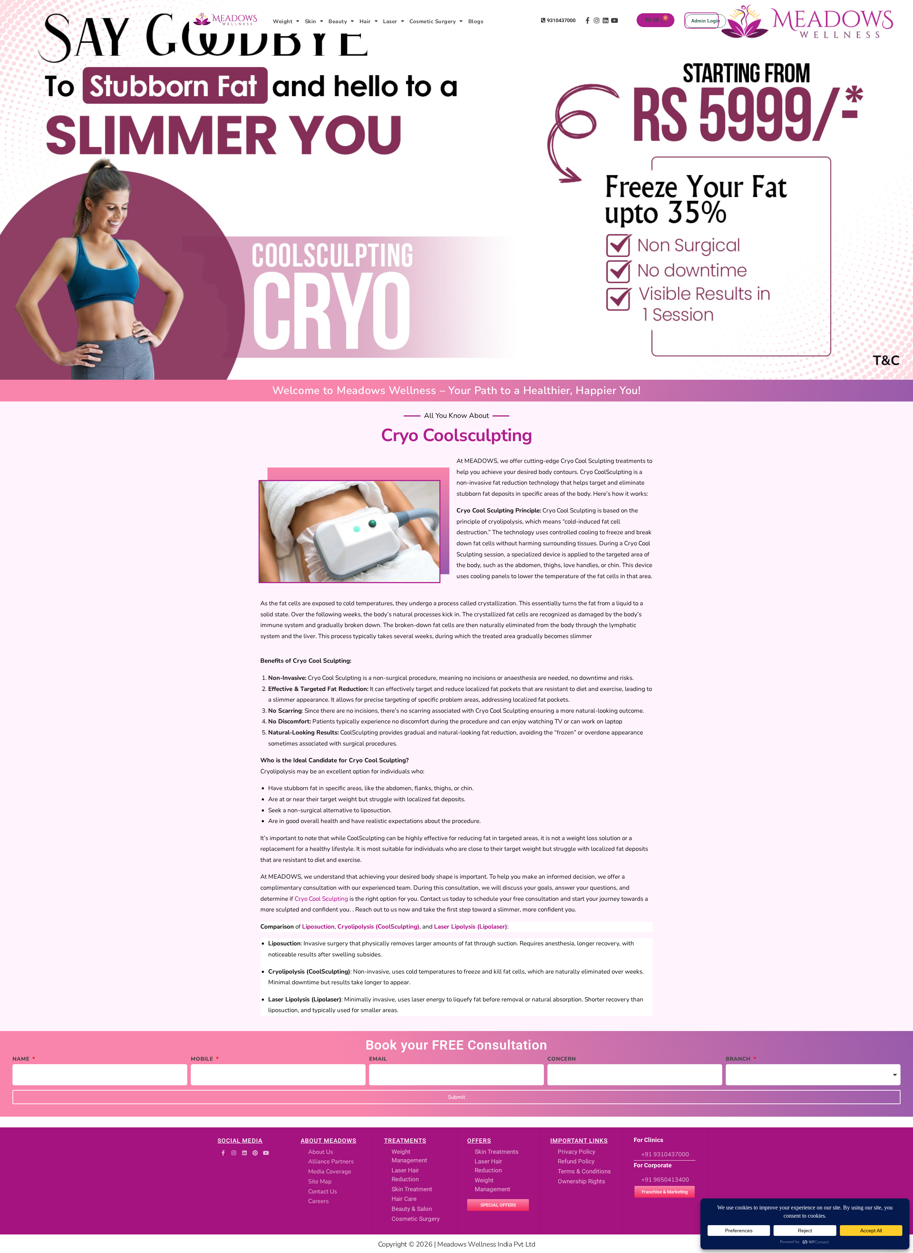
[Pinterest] (255, 1153)
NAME (21, 1058)
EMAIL (378, 1058)
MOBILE (203, 1058)
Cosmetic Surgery (432, 21)
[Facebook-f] (587, 20)
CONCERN (561, 1058)
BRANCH (739, 1058)
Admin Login (705, 21)
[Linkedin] (605, 20)
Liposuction (318, 927)
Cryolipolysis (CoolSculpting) (378, 927)
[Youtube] (614, 20)
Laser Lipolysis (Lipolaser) (470, 927)
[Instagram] (596, 20)
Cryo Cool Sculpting (321, 899)
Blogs (476, 21)
